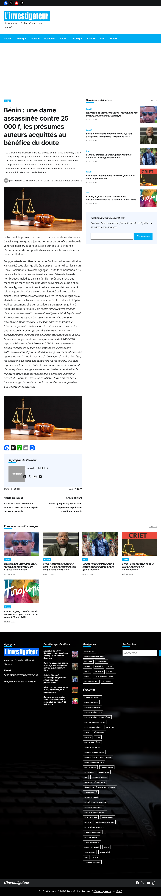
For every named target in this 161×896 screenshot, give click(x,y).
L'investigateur (16, 882)
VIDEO (95, 857)
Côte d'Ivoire (90, 767)
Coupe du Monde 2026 (94, 656)
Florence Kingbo (99, 777)
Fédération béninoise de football (99, 787)
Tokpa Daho (89, 852)
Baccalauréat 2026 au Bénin (97, 717)
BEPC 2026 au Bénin (92, 727)
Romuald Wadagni (92, 832)
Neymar (87, 822)
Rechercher (143, 236)
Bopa (86, 732)
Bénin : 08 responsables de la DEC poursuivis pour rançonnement (137, 566)
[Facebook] (6, 3)
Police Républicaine (105, 822)
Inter (88, 151)
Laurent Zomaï (91, 797)
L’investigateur (102, 891)
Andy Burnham (91, 702)
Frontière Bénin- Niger (94, 782)
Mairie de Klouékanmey (94, 812)
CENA (98, 737)
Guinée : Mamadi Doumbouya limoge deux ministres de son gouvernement (108, 156)
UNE (86, 857)
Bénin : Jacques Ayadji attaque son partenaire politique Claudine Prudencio (65, 507)
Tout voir (153, 100)
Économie (107, 681)
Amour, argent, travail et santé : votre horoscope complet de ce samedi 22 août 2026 (111, 198)
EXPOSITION (16, 489)
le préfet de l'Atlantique (96, 802)
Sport (87, 676)
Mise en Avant (90, 817)
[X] (11, 3)
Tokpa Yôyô (105, 852)
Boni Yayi (110, 727)
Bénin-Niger (99, 732)
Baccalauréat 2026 (93, 712)
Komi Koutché (90, 792)
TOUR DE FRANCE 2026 (104, 676)
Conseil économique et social (98, 757)
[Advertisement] (80, 70)
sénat (106, 847)
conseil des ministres (94, 752)
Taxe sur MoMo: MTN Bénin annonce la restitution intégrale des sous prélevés (21, 507)
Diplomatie (102, 661)
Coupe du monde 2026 (94, 762)
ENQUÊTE (99, 666)
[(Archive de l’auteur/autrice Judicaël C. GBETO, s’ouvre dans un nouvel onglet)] (6, 182)
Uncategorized (91, 681)
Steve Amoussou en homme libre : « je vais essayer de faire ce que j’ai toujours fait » (109, 135)
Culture (88, 661)
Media (87, 671)
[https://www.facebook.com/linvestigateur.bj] (137, 883)
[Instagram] (35, 476)
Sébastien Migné (91, 847)
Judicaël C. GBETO (23, 180)
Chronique (89, 651)
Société (7, 101)
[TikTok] (22, 3)
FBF (85, 777)
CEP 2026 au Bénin (92, 742)
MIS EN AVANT (108, 817)
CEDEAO (87, 737)
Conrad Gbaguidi (92, 747)
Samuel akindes (91, 837)
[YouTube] (16, 3)
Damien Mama (107, 767)
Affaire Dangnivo (92, 697)
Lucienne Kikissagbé (93, 807)
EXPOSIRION (89, 772)
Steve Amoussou (91, 842)
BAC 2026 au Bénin (92, 707)
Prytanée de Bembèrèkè (94, 827)
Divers (88, 193)
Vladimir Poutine (92, 862)
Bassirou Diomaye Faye (94, 722)
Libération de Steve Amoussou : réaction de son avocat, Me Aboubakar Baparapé (111, 114)
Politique (98, 671)
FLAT (119, 891)
